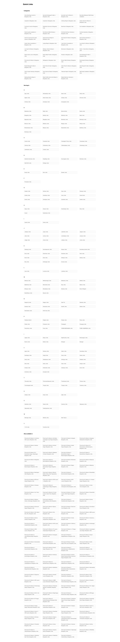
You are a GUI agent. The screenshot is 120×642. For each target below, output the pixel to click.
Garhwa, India (46, 191)
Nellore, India (82, 306)
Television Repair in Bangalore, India (68, 71)
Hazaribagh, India (65, 208)
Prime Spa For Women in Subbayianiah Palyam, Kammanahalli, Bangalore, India (69, 618)
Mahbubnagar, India (47, 280)
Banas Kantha (64, 111)
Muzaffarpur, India (28, 293)
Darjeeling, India (46, 158)
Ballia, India (45, 111)
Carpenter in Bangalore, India (30, 20)
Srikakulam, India (46, 367)
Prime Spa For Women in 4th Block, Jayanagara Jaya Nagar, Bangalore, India (50, 440)
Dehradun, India (83, 158)
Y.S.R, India (27, 427)
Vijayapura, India (83, 404)
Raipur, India (45, 337)
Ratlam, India (45, 341)
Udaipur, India (27, 394)
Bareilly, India (45, 115)
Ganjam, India (27, 191)
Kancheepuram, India (47, 249)
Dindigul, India (46, 163)
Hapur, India (27, 208)
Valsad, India (45, 404)
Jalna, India (27, 235)
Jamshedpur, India (65, 235)
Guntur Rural (82, 195)
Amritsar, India (27, 101)
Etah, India (45, 172)
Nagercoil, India (28, 302)
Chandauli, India (46, 141)
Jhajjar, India (27, 240)
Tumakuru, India (83, 385)
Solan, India (63, 363)
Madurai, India (27, 280)
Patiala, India (64, 320)
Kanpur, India (64, 249)
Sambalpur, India (28, 355)
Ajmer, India (63, 93)
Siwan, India (45, 363)
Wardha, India (46, 417)
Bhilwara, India (46, 123)
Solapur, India (82, 363)
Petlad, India (27, 324)
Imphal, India (27, 222)
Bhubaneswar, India (29, 127)
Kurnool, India (64, 261)
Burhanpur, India (28, 131)
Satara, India (82, 355)
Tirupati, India (46, 385)
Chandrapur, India (83, 141)
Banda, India (82, 111)
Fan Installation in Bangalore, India (87, 26)
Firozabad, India (28, 181)
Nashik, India (64, 306)
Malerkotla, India (28, 284)
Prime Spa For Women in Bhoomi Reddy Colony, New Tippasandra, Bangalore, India (50, 474)
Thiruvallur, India (28, 381)
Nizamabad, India (28, 310)
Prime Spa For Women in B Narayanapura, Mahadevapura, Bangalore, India (86, 447)
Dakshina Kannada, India (30, 158)
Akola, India (82, 93)
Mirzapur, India (28, 288)
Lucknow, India (46, 271)
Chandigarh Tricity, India (66, 141)
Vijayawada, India (28, 408)
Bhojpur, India (64, 123)
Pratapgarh (63, 324)
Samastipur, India (83, 351)
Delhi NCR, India (28, 163)
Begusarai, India (28, 119)
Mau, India (63, 284)
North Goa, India (46, 310)
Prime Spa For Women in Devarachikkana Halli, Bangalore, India (50, 501)
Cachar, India (27, 141)
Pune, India (45, 328)
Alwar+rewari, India (47, 97)
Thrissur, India (82, 381)
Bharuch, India (27, 123)
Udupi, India (45, 394)
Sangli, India (45, 355)
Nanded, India (27, 306)
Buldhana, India (83, 127)
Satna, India (27, 359)
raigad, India (27, 337)
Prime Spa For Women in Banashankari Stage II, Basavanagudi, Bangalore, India (67, 454)
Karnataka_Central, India (85, 249)
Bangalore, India (28, 115)
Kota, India (27, 261)
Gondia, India (27, 195)
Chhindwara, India (46, 145)
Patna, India (82, 320)
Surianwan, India (28, 371)
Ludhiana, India (64, 271)
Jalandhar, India (64, 231)
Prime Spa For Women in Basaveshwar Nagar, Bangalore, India (49, 467)
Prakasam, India (46, 324)
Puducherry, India (28, 328)
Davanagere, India (65, 158)
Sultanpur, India (64, 367)
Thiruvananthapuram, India (48, 381)
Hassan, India (45, 208)
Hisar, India (82, 208)
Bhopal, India (82, 123)
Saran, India (63, 355)
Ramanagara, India (83, 337)
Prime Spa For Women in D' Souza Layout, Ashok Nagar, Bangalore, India (68, 494)
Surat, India (82, 367)
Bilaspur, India (46, 127)
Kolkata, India (82, 257)
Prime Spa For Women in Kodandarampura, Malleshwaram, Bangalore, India (68, 549)
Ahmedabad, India (46, 93)
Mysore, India (45, 293)
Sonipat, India (27, 367)
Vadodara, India (28, 404)
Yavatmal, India (46, 427)
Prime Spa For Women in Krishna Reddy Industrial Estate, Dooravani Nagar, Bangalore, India (68, 556)
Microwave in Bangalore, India (67, 49)
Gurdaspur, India (46, 199)
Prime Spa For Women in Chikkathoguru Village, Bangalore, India (50, 487)
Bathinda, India (64, 115)
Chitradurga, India (83, 145)
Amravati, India (83, 97)
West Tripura (63, 417)
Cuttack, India (46, 149)
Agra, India (27, 93)
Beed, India (82, 115)
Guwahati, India (64, 199)
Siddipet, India (83, 359)
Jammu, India (45, 235)
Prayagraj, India (83, 324)
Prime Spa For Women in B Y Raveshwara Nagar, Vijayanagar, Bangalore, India (31, 454)
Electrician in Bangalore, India (67, 26)
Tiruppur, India (64, 385)
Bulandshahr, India (65, 127)
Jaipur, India (45, 231)
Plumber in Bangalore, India (66, 54)
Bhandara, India (64, 119)
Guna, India (63, 195)
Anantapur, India (46, 101)
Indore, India (45, 222)
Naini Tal (63, 302)
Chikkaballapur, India (65, 145)
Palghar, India (45, 320)
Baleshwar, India (28, 111)
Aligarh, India (27, 97)
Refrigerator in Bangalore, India (49, 60)
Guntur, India (27, 199)
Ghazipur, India (83, 191)
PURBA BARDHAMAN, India (66, 328)
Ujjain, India (63, 394)
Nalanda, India (83, 302)
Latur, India (27, 271)
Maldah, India (82, 280)
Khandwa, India (64, 253)
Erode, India (27, 172)
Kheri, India (82, 253)
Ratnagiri (63, 341)
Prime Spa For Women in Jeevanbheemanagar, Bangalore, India (31, 536)
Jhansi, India (45, 240)
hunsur (26, 213)
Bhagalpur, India (46, 119)
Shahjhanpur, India (46, 359)
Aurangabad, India (65, 101)
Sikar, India (27, 363)
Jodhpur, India (64, 240)
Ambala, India (64, 97)
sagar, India (27, 351)
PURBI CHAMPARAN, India (85, 328)
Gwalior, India (82, 199)
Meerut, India (82, 284)
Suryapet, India (46, 371)
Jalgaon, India (82, 231)
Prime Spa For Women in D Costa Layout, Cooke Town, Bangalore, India (50, 494)
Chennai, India (27, 145)
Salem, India (63, 351)
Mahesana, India (64, 280)
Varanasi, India (64, 404)
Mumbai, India (64, 288)
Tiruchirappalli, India (29, 385)
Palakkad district (28, 320)
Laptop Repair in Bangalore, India (50, 43)
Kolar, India (45, 257)
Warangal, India (28, 417)
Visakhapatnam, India (47, 408)
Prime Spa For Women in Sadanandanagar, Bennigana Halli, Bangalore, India (50, 600)
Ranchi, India (27, 341)
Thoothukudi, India (65, 381)
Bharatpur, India (83, 119)
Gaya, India (63, 191)
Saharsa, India (46, 351)
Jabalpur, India (28, 231)
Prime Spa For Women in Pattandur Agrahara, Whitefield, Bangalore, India (50, 587)
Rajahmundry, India (65, 337)
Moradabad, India (46, 288)
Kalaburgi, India (28, 249)
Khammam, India (46, 253)
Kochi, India (27, 257)
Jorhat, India (82, 240)
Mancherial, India (46, 284)
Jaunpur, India (83, 235)
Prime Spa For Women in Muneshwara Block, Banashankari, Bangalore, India (68, 569)
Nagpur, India (45, 302)
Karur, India (27, 253)
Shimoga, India (64, 359)
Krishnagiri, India (46, 261)
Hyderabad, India (46, 213)
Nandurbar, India (46, 306)
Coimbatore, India (28, 149)
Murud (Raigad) (83, 288)
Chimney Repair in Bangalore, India (68, 20)
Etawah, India (64, 172)
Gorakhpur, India (46, 195)
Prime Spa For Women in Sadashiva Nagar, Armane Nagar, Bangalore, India (68, 600)
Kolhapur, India (64, 257)
